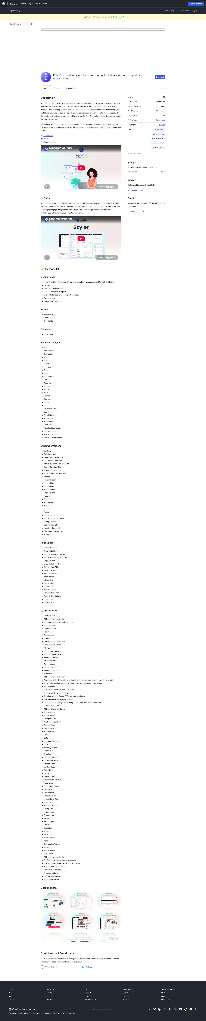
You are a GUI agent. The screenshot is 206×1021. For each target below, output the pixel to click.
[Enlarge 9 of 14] (119, 934)
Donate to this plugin (136, 211)
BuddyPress (166, 999)
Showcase (50, 989)
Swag (126, 999)
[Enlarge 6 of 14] (119, 914)
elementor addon (158, 130)
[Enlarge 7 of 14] (64, 934)
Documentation (49, 142)
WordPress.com (167, 989)
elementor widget (158, 134)
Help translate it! (118, 17)
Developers (89, 996)
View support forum (135, 190)
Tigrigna (32, 1009)
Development (70, 88)
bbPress (165, 996)
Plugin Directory (14, 11)
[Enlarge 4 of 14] (64, 914)
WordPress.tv (90, 999)
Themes (50, 993)
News (11, 993)
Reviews (56, 88)
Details (45, 88)
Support (162, 88)
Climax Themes (62, 79)
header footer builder (157, 143)
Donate (126, 996)
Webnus (89, 967)
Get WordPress (196, 4)
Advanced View (134, 153)
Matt (163, 993)
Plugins (49, 996)
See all (162, 172)
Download (160, 77)
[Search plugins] (31, 24)
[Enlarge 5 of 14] (91, 914)
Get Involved (127, 989)
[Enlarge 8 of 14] (91, 934)
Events (125, 993)
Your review (132, 172)
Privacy (11, 999)
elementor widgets (158, 138)
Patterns (50, 999)
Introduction (48, 136)
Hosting (11, 996)
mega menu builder (158, 147)
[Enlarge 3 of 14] (119, 894)
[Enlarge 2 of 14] (91, 894)
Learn (87, 989)
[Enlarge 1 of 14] (64, 894)
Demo (45, 139)
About (11, 989)
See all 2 (162, 125)
